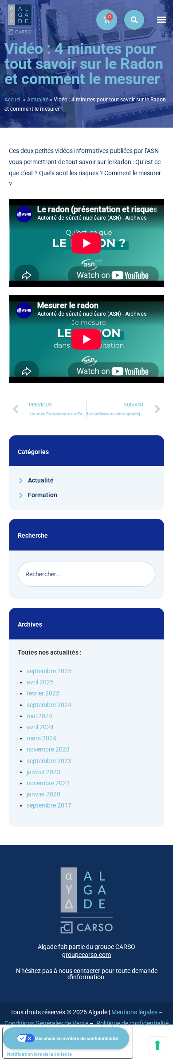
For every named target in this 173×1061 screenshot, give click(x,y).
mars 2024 (41, 738)
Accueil (13, 99)
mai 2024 (39, 715)
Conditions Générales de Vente (46, 1023)
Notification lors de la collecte (39, 1054)
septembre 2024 (49, 704)
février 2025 (43, 693)
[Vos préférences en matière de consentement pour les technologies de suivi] (157, 1045)
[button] (161, 19)
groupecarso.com (86, 954)
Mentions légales (134, 1012)
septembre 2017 (49, 805)
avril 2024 (40, 727)
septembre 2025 (49, 671)
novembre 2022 (48, 783)
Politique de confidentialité (132, 1023)
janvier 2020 (43, 794)
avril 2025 (40, 682)
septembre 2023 (49, 760)
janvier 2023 (43, 772)
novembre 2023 (48, 749)
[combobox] (86, 574)
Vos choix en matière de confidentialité (76, 1038)
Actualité (37, 99)
